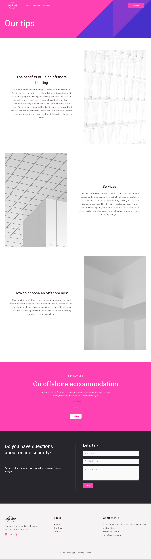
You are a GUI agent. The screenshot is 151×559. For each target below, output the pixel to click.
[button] (76, 416)
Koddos (77, 401)
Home (27, 5)
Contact (46, 5)
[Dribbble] (16, 534)
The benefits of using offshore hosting (41, 80)
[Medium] (6, 534)
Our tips (36, 5)
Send (88, 485)
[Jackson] (13, 5)
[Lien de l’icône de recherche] (124, 5)
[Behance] (11, 534)
